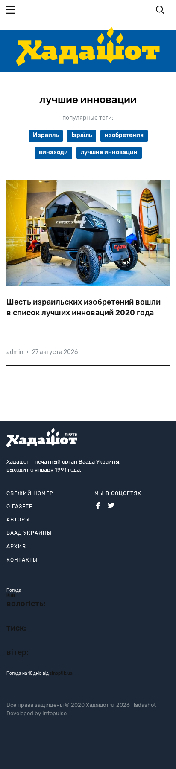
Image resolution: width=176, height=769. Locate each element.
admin (14, 352)
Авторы (18, 520)
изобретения (124, 135)
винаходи (53, 152)
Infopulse (54, 713)
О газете (19, 507)
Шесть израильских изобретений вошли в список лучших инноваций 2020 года (83, 307)
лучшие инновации (109, 152)
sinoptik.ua (61, 673)
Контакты (22, 560)
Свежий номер (29, 493)
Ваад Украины (29, 533)
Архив (16, 547)
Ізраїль (81, 135)
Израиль (46, 135)
